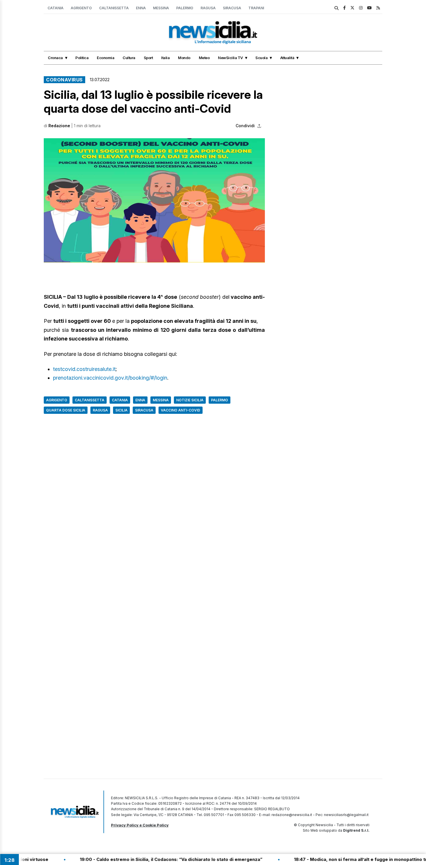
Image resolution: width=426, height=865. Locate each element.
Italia (165, 57)
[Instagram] (361, 7)
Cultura (129, 57)
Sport (148, 57)
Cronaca (55, 57)
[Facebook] (344, 7)
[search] (336, 8)
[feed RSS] (378, 7)
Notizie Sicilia (189, 400)
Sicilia (121, 410)
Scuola (261, 57)
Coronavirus (64, 80)
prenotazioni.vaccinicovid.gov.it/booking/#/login (110, 378)
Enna (141, 8)
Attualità (287, 57)
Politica (81, 57)
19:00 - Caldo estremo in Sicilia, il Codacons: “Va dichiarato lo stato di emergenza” (149, 859)
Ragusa (208, 8)
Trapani (256, 8)
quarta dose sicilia (65, 410)
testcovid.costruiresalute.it (84, 369)
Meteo (204, 57)
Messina (161, 8)
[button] (154, 200)
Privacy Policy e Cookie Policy (140, 825)
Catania (55, 8)
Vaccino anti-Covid (180, 410)
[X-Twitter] (352, 7)
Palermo (184, 8)
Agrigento (81, 8)
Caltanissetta (114, 8)
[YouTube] (369, 7)
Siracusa (232, 8)
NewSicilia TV (230, 57)
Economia (105, 57)
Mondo (184, 57)
